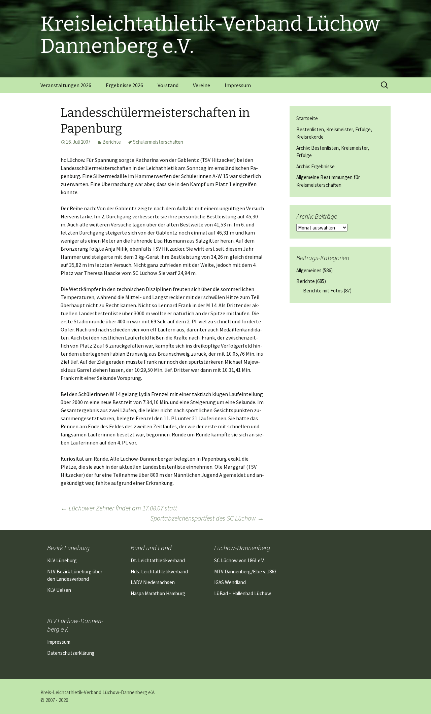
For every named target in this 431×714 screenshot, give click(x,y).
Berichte (111, 142)
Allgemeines (309, 270)
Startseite (307, 118)
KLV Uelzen (59, 590)
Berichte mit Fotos (323, 290)
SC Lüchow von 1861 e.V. (239, 560)
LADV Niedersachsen (153, 582)
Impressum (238, 85)
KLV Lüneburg (62, 560)
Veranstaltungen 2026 (65, 85)
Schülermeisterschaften (158, 142)
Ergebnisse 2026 (124, 85)
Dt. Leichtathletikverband (158, 560)
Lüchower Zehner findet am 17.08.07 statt (119, 508)
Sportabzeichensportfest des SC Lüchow (207, 518)
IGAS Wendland (230, 582)
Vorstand (168, 85)
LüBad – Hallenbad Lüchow (242, 593)
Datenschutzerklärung (71, 653)
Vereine (201, 85)
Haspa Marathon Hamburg (158, 593)
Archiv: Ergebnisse (315, 166)
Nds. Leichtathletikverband (159, 571)
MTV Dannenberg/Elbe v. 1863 (245, 571)
